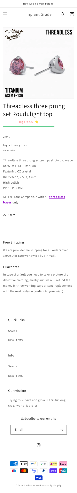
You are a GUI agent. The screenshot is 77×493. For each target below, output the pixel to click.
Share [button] (11, 215)
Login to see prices (15, 145)
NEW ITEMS (15, 340)
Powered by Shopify (50, 485)
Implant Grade (32, 485)
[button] (5, 14)
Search (12, 331)
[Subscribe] (62, 430)
